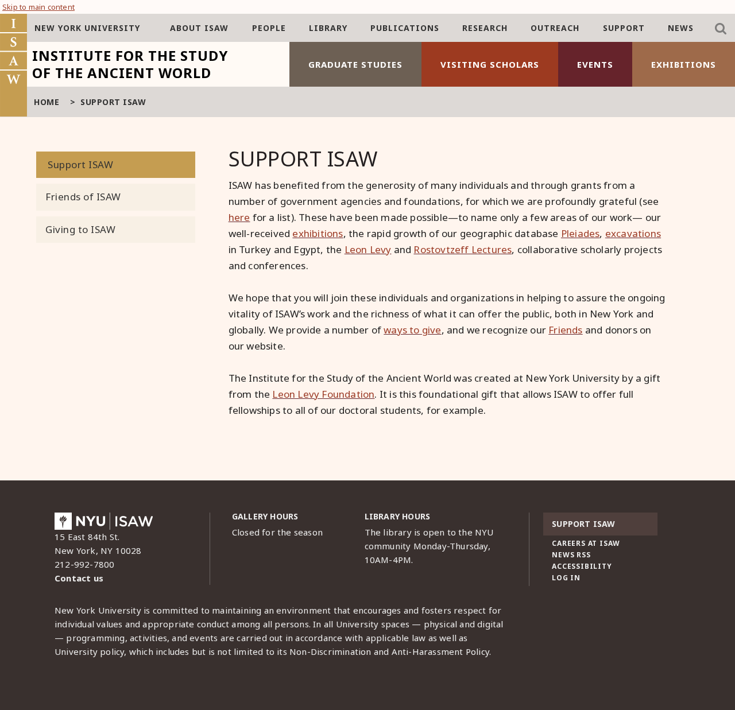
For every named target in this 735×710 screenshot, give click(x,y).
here (239, 217)
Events (595, 64)
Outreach (555, 27)
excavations (633, 233)
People (269, 27)
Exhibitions (683, 64)
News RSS (571, 555)
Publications (404, 27)
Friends (565, 329)
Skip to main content (38, 7)
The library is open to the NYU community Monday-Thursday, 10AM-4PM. (429, 545)
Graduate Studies (355, 64)
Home (46, 101)
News (681, 27)
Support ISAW (80, 164)
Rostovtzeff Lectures (462, 249)
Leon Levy (368, 249)
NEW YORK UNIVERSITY (87, 27)
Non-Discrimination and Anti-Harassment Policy (389, 651)
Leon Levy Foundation (323, 394)
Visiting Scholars (489, 64)
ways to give (412, 329)
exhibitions (317, 233)
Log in (566, 578)
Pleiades (580, 233)
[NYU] (104, 524)
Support (624, 27)
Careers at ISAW (586, 543)
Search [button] (720, 28)
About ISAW (199, 27)
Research (485, 27)
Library (328, 27)
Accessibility (582, 566)
